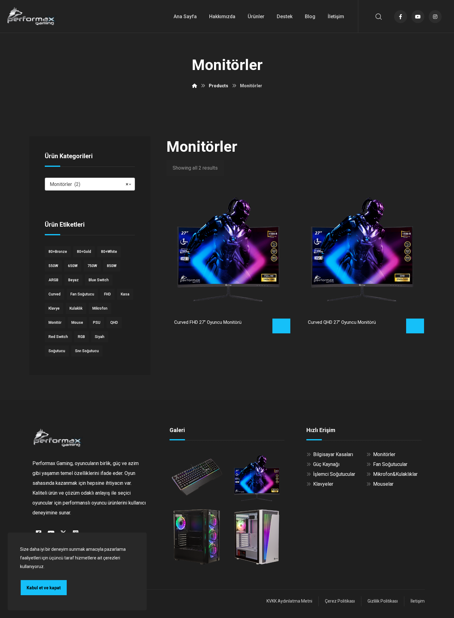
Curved (54, 294)
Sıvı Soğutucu (87, 351)
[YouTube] (417, 16)
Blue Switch (99, 280)
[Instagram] (435, 16)
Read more (281, 326)
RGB (81, 337)
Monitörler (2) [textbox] (89, 184)
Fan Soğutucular (390, 464)
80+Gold (84, 251)
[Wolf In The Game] (32, 16)
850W (111, 266)
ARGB (53, 280)
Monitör (54, 322)
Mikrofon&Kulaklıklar (395, 474)
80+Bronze (57, 251)
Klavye (54, 308)
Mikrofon (99, 308)
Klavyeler (323, 484)
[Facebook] (400, 16)
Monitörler (384, 454)
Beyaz (73, 280)
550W (53, 266)
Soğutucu (56, 351)
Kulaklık (75, 308)
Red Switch (58, 337)
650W (73, 266)
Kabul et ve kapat (44, 587)
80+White (109, 251)
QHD (114, 322)
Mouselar (383, 484)
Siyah (99, 337)
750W (92, 266)
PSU (96, 322)
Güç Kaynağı (326, 464)
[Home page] (194, 85)
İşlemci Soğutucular (334, 474)
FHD (107, 294)
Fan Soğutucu (82, 294)
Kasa (125, 294)
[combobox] (90, 184)
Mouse (77, 322)
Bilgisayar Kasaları (333, 454)
